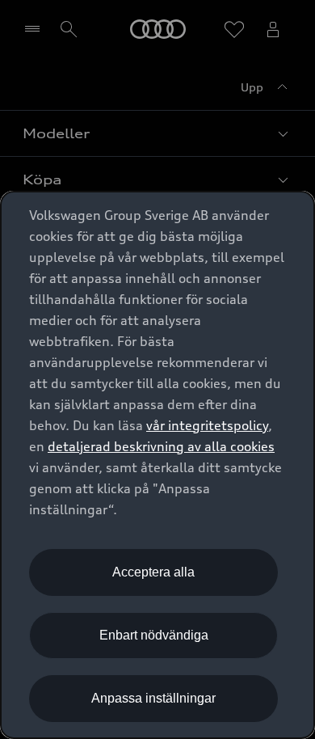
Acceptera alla (153, 572)
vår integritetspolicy (207, 425)
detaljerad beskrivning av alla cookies (161, 446)
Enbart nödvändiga (153, 635)
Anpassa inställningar (153, 698)
